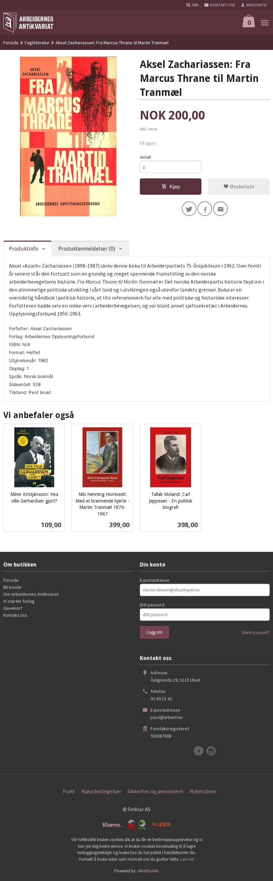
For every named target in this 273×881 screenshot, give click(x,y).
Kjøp (174, 186)
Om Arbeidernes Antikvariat (31, 594)
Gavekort (12, 608)
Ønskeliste (241, 186)
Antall (145, 157)
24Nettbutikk (147, 871)
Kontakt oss (15, 615)
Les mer (187, 859)
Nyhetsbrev (203, 791)
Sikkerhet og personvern (155, 791)
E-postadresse (154, 580)
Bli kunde (12, 587)
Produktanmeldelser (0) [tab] (86, 249)
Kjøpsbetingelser (101, 791)
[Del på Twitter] (189, 208)
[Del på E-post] (220, 208)
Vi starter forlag (19, 601)
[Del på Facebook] (204, 208)
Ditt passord (152, 605)
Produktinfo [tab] (23, 249)
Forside (11, 43)
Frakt (69, 791)
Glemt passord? (256, 632)
